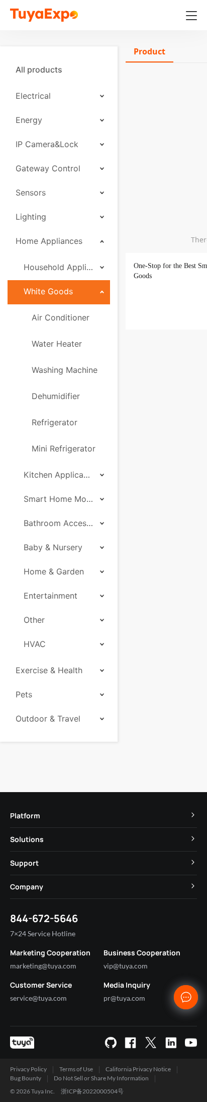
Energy (29, 120)
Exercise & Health (49, 670)
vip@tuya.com (126, 965)
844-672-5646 (44, 918)
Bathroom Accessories (58, 523)
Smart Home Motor (58, 499)
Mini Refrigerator (63, 448)
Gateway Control (48, 168)
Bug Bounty (25, 1078)
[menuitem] (59, 69)
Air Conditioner (60, 317)
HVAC (35, 644)
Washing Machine (64, 370)
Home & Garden (54, 571)
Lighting (31, 217)
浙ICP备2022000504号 (92, 1091)
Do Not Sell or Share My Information (101, 1078)
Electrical (33, 96)
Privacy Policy (28, 1069)
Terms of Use (76, 1069)
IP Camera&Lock (47, 144)
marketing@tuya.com (43, 965)
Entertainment (50, 596)
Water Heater (57, 344)
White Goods (48, 291)
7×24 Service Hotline (42, 933)
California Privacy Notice (138, 1069)
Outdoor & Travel (48, 719)
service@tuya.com (38, 998)
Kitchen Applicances (58, 475)
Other (34, 620)
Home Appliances (49, 241)
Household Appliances (58, 267)
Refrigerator (54, 422)
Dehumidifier (56, 396)
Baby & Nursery (53, 547)
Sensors (31, 192)
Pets (24, 694)
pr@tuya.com (124, 998)
